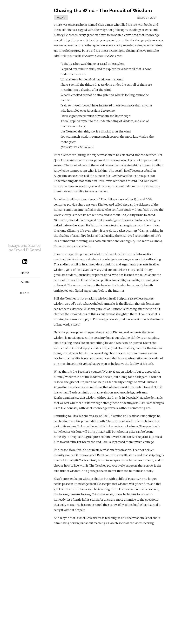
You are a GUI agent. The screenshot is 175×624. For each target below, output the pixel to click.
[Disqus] (109, 573)
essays (61, 17)
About (25, 281)
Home (25, 273)
